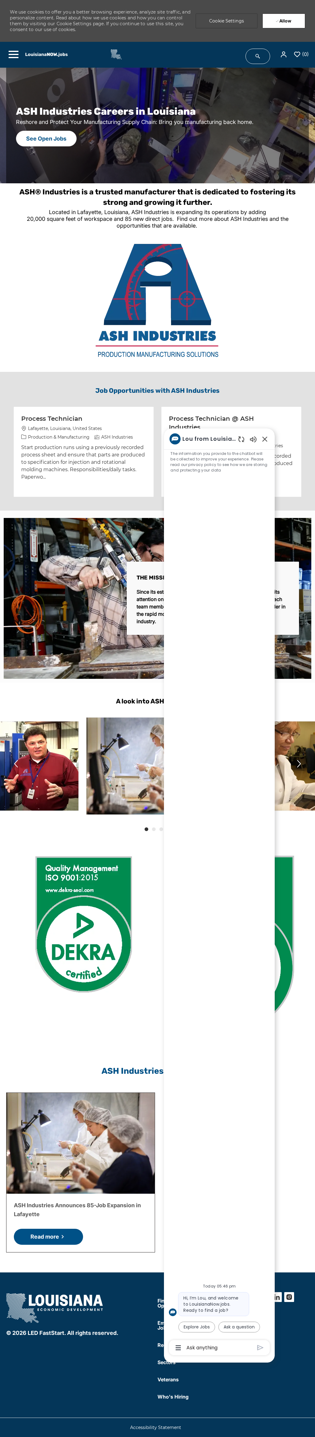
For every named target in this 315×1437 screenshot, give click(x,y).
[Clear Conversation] (241, 439)
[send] (260, 1347)
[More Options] (178, 1347)
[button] (284, 54)
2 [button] (154, 829)
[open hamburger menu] (13, 54)
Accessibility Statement (155, 1427)
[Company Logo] (112, 54)
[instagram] (289, 1297)
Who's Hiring (173, 1397)
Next (299, 763)
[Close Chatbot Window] (265, 439)
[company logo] (55, 1307)
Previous (16, 763)
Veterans (168, 1379)
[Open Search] (257, 56)
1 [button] (146, 829)
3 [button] (161, 829)
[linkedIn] (277, 1297)
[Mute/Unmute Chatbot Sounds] (253, 439)
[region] (219, 893)
